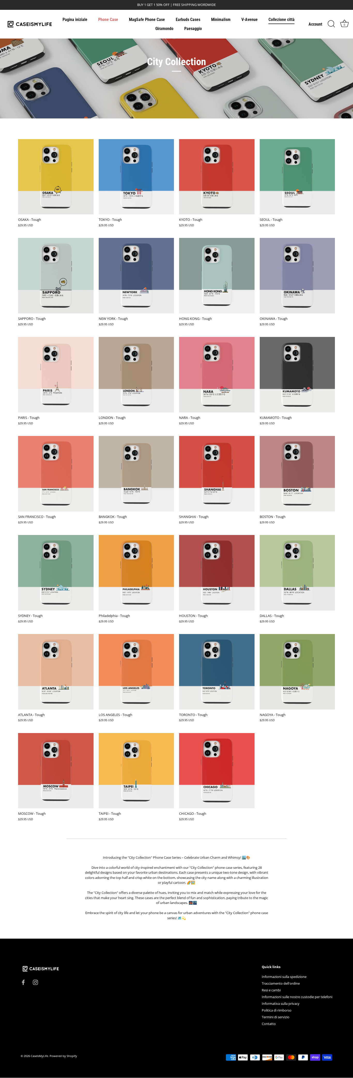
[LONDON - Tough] (136, 374)
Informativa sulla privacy (281, 1003)
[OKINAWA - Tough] (297, 275)
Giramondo (164, 28)
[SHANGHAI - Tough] (217, 473)
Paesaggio (193, 28)
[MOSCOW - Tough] (56, 771)
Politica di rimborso (276, 1010)
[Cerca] (331, 24)
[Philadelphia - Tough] (136, 572)
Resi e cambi (271, 990)
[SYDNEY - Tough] (56, 572)
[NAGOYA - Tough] (297, 672)
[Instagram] (35, 981)
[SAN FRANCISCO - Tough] (56, 473)
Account (315, 24)
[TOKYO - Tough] (136, 177)
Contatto (269, 1024)
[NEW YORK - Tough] (136, 275)
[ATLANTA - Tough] (56, 672)
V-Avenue (249, 19)
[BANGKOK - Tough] (136, 473)
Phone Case (108, 19)
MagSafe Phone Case (147, 19)
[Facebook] (23, 981)
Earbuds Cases (188, 19)
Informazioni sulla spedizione (284, 977)
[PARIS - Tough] (56, 374)
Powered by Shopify (63, 1056)
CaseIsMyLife (39, 1056)
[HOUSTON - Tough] (217, 572)
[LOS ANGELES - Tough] (136, 672)
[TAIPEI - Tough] (136, 771)
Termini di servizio (275, 1017)
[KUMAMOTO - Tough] (297, 374)
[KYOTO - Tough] (217, 177)
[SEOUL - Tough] (297, 177)
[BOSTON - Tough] (297, 473)
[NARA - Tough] (217, 374)
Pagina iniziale (75, 19)
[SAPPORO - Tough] (56, 275)
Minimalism (221, 19)
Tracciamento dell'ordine (281, 983)
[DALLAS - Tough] (297, 572)
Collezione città (281, 19)
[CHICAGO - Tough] (217, 771)
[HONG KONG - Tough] (217, 275)
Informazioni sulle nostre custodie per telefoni (297, 997)
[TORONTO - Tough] (217, 672)
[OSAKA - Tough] (56, 177)
